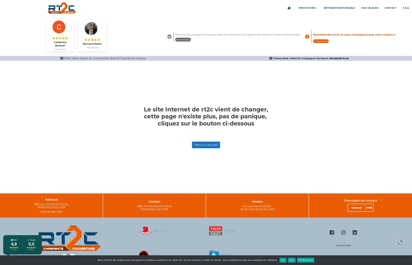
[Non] (408, 260)
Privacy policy (306, 260)
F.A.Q (406, 7)
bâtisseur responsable (339, 7)
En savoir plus (183, 39)
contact (390, 7)
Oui (283, 260)
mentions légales (343, 245)
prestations (307, 7)
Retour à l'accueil (206, 144)
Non (292, 260)
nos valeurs (370, 7)
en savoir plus (339, 58)
